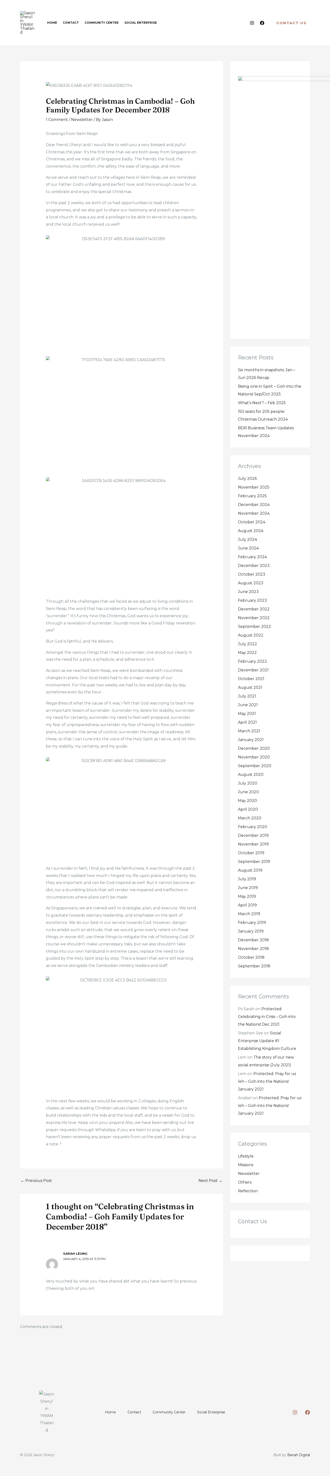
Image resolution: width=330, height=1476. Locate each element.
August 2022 (250, 635)
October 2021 (251, 678)
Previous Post (36, 1180)
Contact (134, 1412)
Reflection (248, 1191)
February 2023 (252, 600)
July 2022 (247, 644)
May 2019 (247, 896)
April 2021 (247, 722)
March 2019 (249, 914)
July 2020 (247, 783)
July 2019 (247, 879)
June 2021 (248, 705)
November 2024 (254, 513)
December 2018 (253, 940)
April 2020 (248, 809)
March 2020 (249, 818)
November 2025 (253, 487)
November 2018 (253, 948)
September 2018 (254, 966)
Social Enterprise (211, 1412)
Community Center (169, 1412)
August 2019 (250, 870)
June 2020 (248, 792)
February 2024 (252, 557)
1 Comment (57, 119)
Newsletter (82, 119)
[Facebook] (262, 23)
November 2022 (254, 618)
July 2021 (247, 696)
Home (110, 1412)
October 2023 (251, 574)
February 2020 (252, 826)
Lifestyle (246, 1156)
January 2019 (251, 931)
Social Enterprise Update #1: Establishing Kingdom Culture (267, 1041)
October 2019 (251, 853)
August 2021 (250, 687)
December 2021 (253, 670)
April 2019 (247, 905)
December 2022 (254, 609)
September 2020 (254, 766)
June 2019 (248, 887)
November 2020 (254, 757)
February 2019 (252, 922)
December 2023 (254, 565)
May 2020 (247, 800)
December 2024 (254, 504)
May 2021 (247, 713)
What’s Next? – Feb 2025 (262, 403)
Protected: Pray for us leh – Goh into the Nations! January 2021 (267, 1081)
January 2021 (251, 739)
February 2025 (252, 496)
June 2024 (248, 548)
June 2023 (248, 591)
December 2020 (254, 748)
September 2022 (254, 626)
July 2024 (247, 539)
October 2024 (251, 522)
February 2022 (252, 661)
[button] (291, 23)
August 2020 (251, 774)
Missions (245, 1165)
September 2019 (254, 861)
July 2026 (247, 478)
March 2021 (249, 731)
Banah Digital (298, 1455)
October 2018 (251, 957)
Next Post (210, 1180)
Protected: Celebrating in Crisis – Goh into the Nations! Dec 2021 (267, 1017)
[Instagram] (252, 23)
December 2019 (253, 835)
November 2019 (253, 844)
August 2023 (250, 583)
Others (244, 1182)
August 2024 (250, 530)
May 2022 (247, 652)
